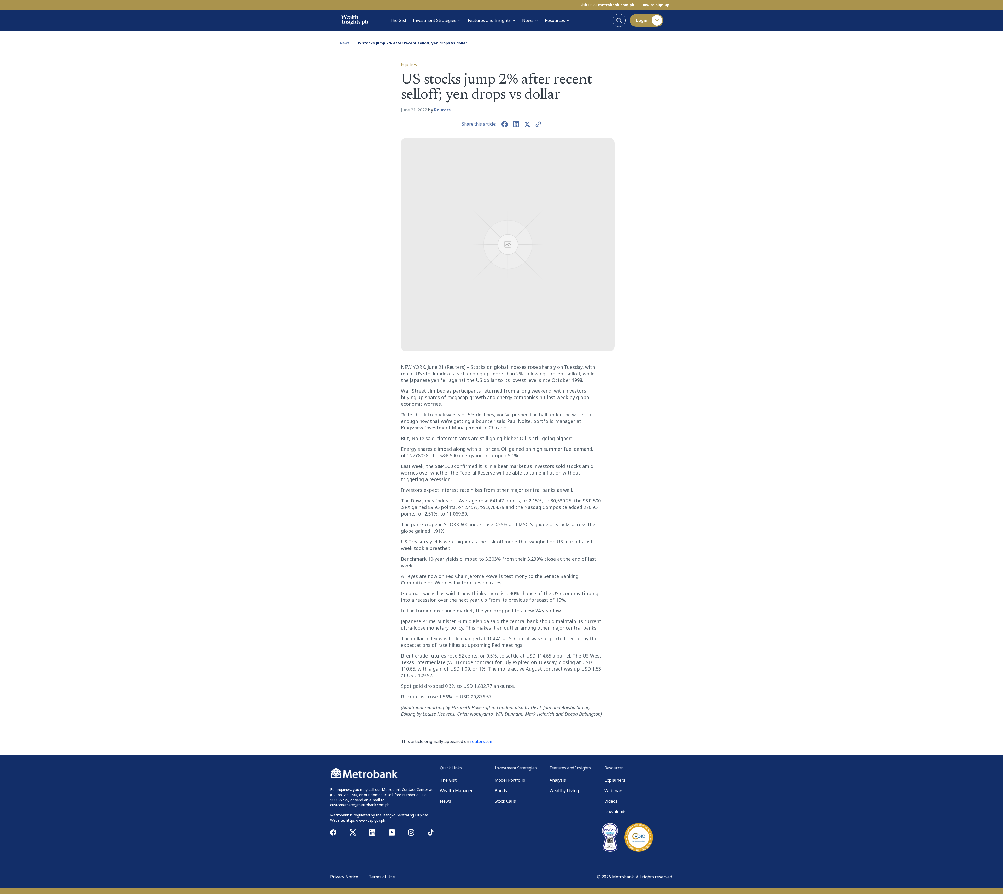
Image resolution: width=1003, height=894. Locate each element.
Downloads (615, 811)
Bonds (501, 791)
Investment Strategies (434, 20)
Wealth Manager (456, 791)
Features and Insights (489, 20)
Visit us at (607, 5)
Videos (610, 801)
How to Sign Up (655, 5)
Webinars (613, 791)
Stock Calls (505, 801)
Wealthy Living (564, 791)
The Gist (398, 20)
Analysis (558, 780)
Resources (555, 20)
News (527, 20)
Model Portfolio (510, 780)
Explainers (614, 780)
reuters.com (481, 741)
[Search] (619, 20)
